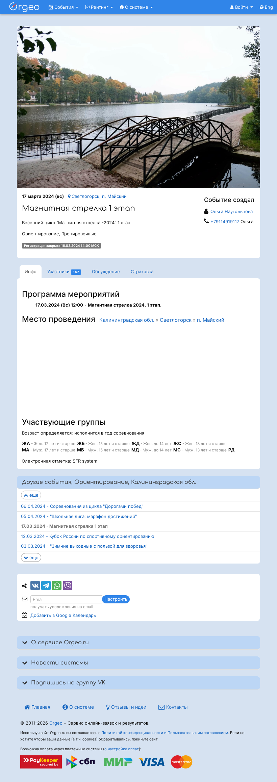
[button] (241, 7)
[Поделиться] (35, 585)
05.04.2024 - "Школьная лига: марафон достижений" (79, 516)
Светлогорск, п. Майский (98, 196)
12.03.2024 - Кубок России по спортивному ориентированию (87, 536)
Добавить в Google (63, 615)
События (64, 7)
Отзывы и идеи (128, 707)
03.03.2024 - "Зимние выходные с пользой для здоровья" (84, 546)
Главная (40, 707)
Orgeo (55, 723)
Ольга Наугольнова (231, 211)
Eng (268, 7)
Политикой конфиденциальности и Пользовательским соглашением (164, 732)
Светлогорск (176, 320)
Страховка (142, 271)
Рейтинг (100, 7)
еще (33, 495)
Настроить (115, 599)
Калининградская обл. (126, 320)
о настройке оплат (121, 749)
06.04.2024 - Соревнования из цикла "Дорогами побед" (82, 506)
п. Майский (210, 320)
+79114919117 (224, 221)
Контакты (176, 707)
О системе (137, 7)
